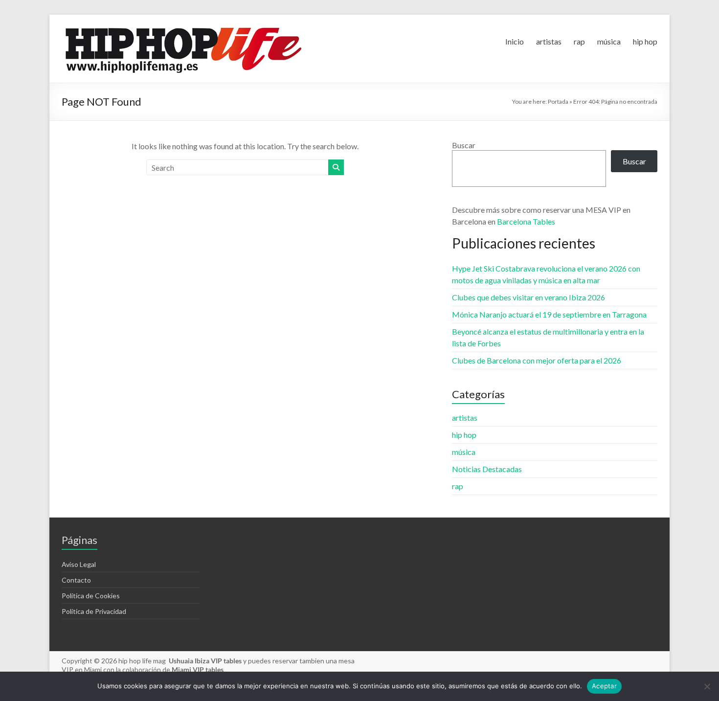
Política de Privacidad (94, 611)
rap (579, 41)
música (609, 41)
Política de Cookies (91, 595)
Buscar (463, 145)
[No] (707, 686)
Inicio (514, 41)
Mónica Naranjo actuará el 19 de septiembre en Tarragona (549, 314)
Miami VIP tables (198, 669)
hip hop (645, 41)
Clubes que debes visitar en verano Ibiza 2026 (528, 297)
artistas (549, 41)
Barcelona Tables (526, 221)
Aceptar (604, 686)
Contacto (76, 580)
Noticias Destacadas (487, 469)
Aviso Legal (79, 564)
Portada (558, 101)
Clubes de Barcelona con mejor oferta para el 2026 (536, 360)
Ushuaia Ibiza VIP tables (206, 660)
